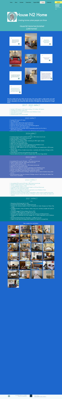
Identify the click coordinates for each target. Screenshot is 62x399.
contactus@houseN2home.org (19, 395)
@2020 (25, 395)
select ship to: (56, 7)
